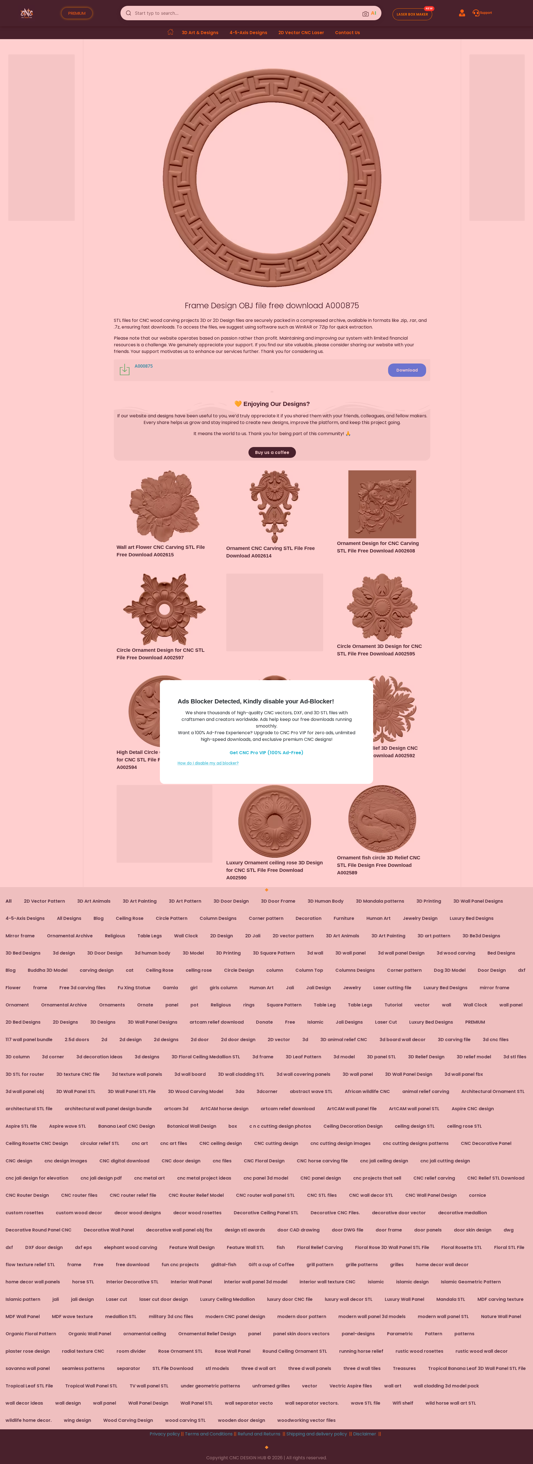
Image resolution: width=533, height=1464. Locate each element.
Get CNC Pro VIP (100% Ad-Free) (266, 752)
